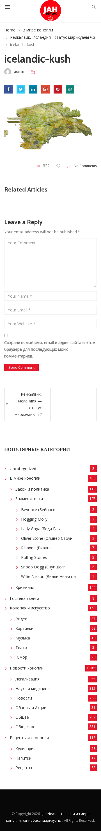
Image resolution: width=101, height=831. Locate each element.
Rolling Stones (34, 557)
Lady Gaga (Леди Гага (41, 528)
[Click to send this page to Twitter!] (21, 89)
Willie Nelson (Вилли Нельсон (48, 576)
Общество (25, 726)
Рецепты (23, 767)
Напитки (23, 758)
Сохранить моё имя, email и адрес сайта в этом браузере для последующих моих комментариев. (49, 349)
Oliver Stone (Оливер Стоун (46, 538)
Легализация (27, 679)
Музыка (22, 638)
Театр (21, 647)
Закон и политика (32, 489)
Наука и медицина (32, 688)
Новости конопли (26, 668)
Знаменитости (29, 498)
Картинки (24, 628)
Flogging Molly (34, 519)
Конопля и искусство (30, 608)
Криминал (24, 587)
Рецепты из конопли (29, 737)
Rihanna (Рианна (36, 547)
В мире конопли (37, 30)
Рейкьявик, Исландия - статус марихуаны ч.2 (52, 37)
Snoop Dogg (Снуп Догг (43, 567)
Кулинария (25, 748)
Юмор (21, 657)
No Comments (85, 165)
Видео (21, 618)
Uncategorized (23, 468)
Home (9, 30)
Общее (22, 717)
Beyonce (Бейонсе (38, 509)
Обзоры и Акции (30, 707)
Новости (23, 698)
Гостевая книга (24, 598)
